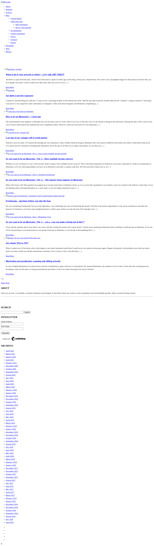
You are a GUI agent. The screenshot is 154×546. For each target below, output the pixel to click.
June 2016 (10, 522)
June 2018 (10, 450)
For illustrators (16, 31)
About (8, 6)
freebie (13, 43)
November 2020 (12, 366)
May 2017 (9, 489)
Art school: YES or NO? (17, 243)
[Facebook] (4, 301)
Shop (8, 49)
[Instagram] (10, 301)
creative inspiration (18, 34)
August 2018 (11, 444)
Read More (10, 87)
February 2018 (11, 462)
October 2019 (11, 402)
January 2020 (11, 393)
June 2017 (10, 486)
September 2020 (12, 372)
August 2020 (11, 375)
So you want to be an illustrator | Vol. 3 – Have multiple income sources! (39, 159)
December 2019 (12, 396)
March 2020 (10, 387)
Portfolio (9, 9)
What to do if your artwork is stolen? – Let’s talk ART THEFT (35, 74)
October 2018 (11, 438)
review (13, 37)
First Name (5, 326)
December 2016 (12, 504)
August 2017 (11, 480)
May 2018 (9, 453)
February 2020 (11, 390)
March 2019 (10, 423)
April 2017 (10, 492)
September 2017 (12, 477)
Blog (7, 15)
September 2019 (12, 405)
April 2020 (10, 384)
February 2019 (11, 426)
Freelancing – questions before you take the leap (28, 201)
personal (14, 40)
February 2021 (11, 363)
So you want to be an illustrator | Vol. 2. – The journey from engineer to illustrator (44, 180)
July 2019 (9, 411)
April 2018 (10, 456)
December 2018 (12, 432)
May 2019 (9, 417)
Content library (16, 19)
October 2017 (11, 474)
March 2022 (10, 354)
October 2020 (11, 369)
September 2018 (12, 441)
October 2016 (11, 510)
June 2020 (10, 381)
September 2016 (12, 513)
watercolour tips (17, 22)
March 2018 (10, 459)
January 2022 (11, 357)
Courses (9, 12)
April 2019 (10, 420)
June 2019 (10, 414)
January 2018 (11, 465)
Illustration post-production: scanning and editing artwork (33, 261)
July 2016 (9, 519)
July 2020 (9, 378)
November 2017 (12, 471)
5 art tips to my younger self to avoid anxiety (26, 137)
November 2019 (12, 399)
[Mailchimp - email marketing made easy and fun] (14, 341)
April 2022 (10, 351)
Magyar (9, 52)
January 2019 (11, 429)
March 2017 (10, 495)
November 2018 (12, 435)
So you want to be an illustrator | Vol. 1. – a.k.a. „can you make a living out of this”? (45, 222)
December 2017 (12, 468)
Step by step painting (23, 28)
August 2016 (11, 516)
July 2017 (9, 483)
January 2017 (11, 501)
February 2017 (11, 498)
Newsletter (10, 46)
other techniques (21, 25)
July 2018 (9, 447)
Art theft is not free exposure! (19, 95)
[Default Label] (16, 301)
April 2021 (10, 360)
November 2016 (12, 507)
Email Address (6, 322)
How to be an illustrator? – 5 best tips (23, 116)
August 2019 (11, 408)
